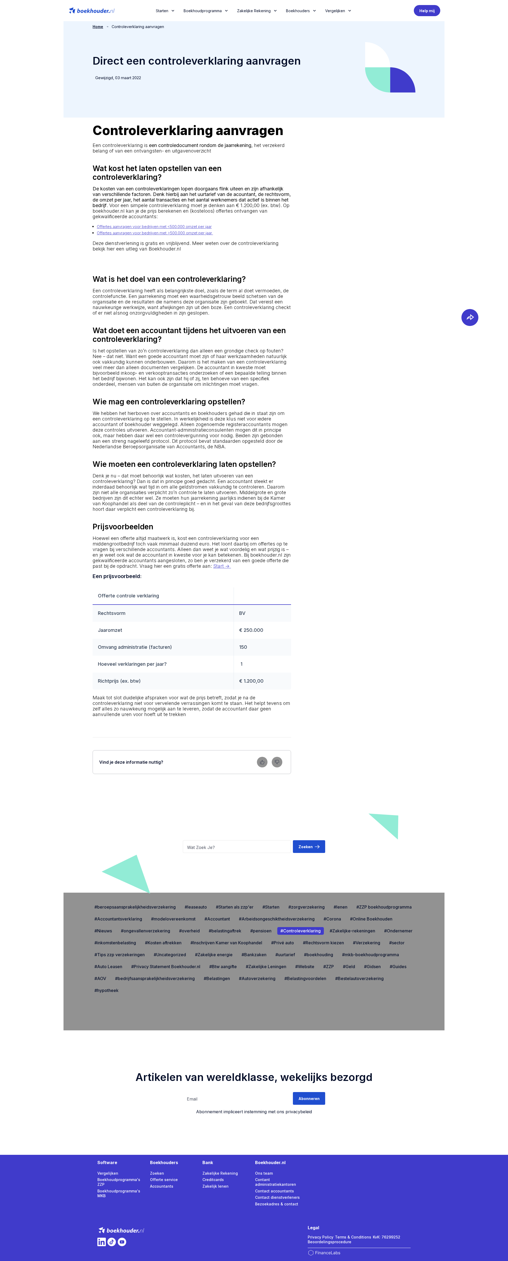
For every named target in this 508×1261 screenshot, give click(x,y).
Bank (207, 1162)
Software (107, 1162)
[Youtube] (122, 1242)
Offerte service (164, 1179)
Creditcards (213, 1179)
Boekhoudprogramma (203, 10)
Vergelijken (107, 1173)
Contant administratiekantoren (275, 1182)
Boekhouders (298, 10)
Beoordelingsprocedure (329, 1242)
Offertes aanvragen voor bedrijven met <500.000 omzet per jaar (154, 226)
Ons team (264, 1173)
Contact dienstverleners (277, 1197)
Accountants (161, 1186)
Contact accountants (274, 1191)
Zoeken (157, 1173)
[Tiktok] (111, 1242)
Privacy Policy (320, 1237)
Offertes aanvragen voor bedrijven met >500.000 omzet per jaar (155, 232)
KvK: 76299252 (386, 1237)
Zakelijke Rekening (254, 10)
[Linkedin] (101, 1242)
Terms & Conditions (353, 1237)
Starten (162, 10)
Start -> (222, 566)
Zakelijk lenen (215, 1186)
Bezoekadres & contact (276, 1204)
